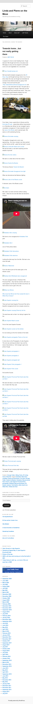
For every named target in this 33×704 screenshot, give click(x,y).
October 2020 (6, 598)
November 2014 (6, 664)
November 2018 (6, 619)
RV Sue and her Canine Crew (10, 520)
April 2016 (5, 654)
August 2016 (5, 650)
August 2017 (5, 645)
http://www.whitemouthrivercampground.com (14, 84)
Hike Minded (5, 524)
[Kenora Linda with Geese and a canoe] (13, 146)
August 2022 (5, 586)
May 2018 (5, 627)
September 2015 (7, 660)
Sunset (4, 485)
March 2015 (5, 662)
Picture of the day (7, 554)
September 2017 (7, 643)
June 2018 (5, 625)
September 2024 (7, 578)
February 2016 (6, 656)
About (10, 33)
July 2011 (5, 693)
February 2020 (6, 604)
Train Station (14, 485)
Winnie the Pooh (13, 486)
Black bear (24, 477)
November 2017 (6, 639)
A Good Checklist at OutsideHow (10, 527)
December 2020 (6, 594)
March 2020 (5, 602)
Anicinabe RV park (7, 124)
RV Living (25, 475)
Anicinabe (18, 477)
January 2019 (6, 617)
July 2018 (5, 623)
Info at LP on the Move (8, 538)
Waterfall (8, 477)
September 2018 (7, 621)
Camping (4, 478)
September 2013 (7, 674)
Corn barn (22, 478)
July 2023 (5, 584)
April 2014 (5, 672)
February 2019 (6, 615)
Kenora (7, 481)
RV (26, 483)
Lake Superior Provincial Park (17, 481)
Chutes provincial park (14, 478)
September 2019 (7, 610)
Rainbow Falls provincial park (17, 483)
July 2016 (5, 652)
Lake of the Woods (9, 130)
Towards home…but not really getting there (11, 51)
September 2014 (7, 666)
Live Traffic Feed (13, 569)
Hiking (17, 475)
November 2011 (6, 687)
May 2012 (5, 682)
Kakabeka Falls (24, 236)
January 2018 (6, 635)
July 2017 (5, 647)
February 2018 (6, 633)
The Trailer (5, 36)
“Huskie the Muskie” (18, 167)
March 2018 (5, 631)
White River (5, 486)
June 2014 (5, 668)
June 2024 (5, 580)
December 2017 (6, 637)
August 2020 (5, 600)
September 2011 (7, 689)
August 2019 (5, 612)
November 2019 (6, 608)
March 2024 (5, 582)
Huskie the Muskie (11, 480)
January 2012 (6, 683)
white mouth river (23, 485)
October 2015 (6, 658)
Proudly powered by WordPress (16, 700)
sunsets (9, 485)
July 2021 (5, 588)
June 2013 (5, 676)
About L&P (17, 33)
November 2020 (6, 596)
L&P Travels (25, 33)
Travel (4, 477)
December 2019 (6, 606)
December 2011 (6, 685)
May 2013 (5, 678)
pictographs (5, 483)
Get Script (7, 572)
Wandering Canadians (8, 531)
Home (4, 33)
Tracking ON (18, 572)
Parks (20, 475)
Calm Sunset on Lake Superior (11, 548)
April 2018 (5, 629)
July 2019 (5, 614)
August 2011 (5, 691)
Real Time (12, 572)
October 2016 (6, 648)
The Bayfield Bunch (7, 516)
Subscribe (6, 505)
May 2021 (5, 590)
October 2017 (6, 641)
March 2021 (5, 592)
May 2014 (5, 670)
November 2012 (6, 680)
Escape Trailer (11, 475)
